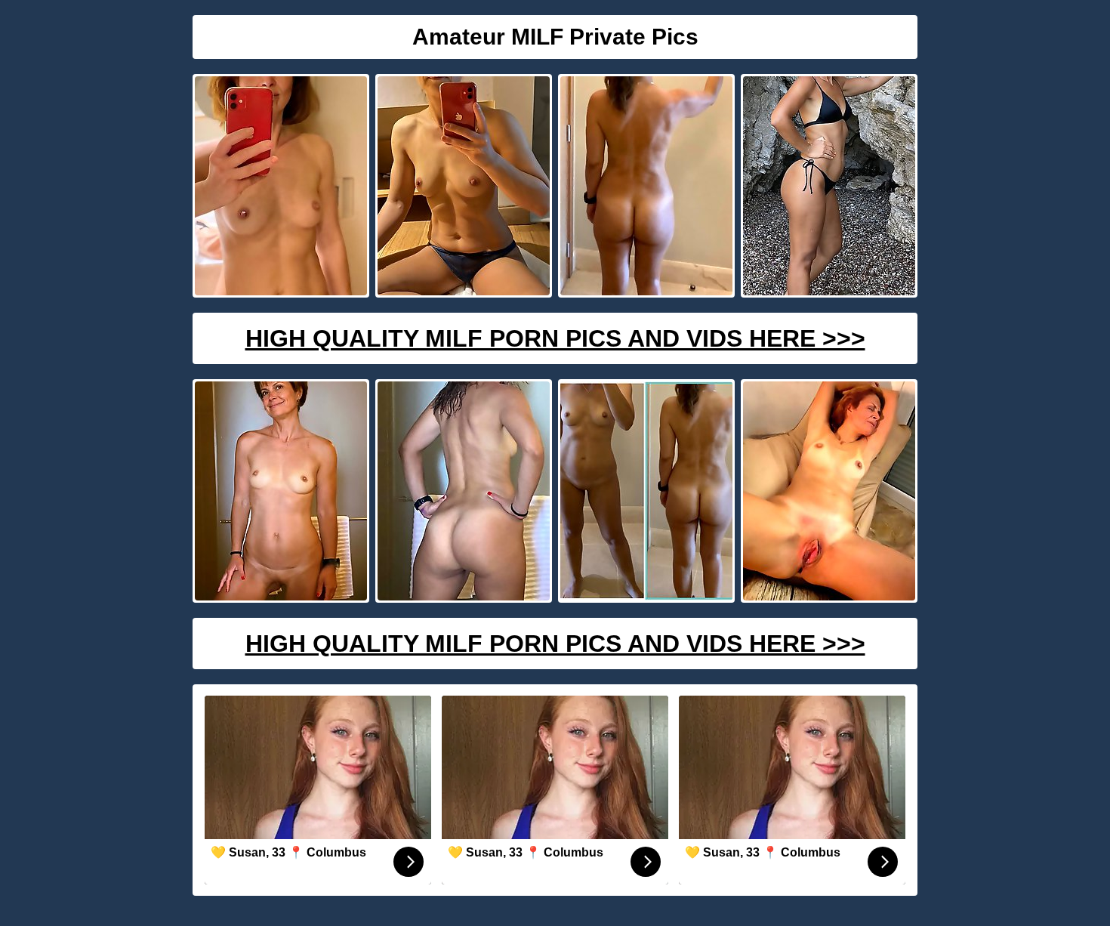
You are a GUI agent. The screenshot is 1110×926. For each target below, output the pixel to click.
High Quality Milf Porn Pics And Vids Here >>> (555, 338)
